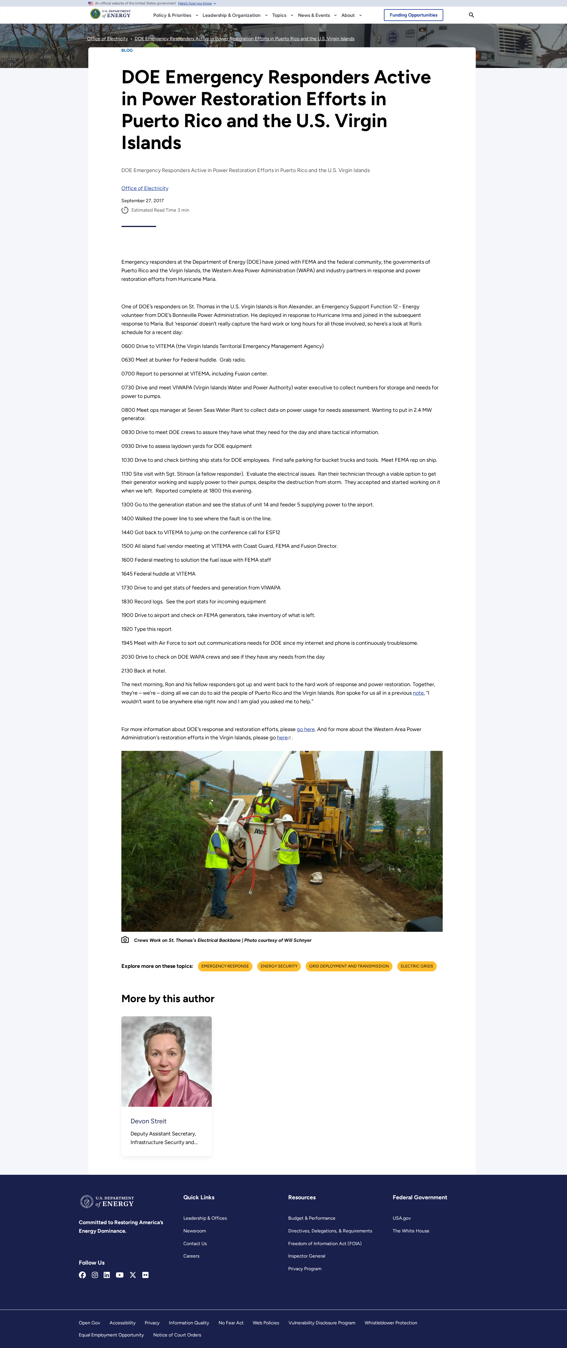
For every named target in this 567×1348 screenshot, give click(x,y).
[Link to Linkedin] (107, 1275)
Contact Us (195, 1243)
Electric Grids (417, 966)
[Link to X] (132, 1275)
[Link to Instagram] (95, 1275)
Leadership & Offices (205, 1218)
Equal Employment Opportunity (111, 1335)
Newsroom (194, 1231)
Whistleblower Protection (391, 1323)
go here (306, 729)
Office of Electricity (144, 188)
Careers (191, 1256)
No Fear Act (231, 1323)
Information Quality (189, 1323)
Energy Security (279, 966)
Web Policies (266, 1323)
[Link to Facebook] (82, 1275)
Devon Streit (149, 1121)
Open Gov (89, 1323)
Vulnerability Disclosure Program (322, 1323)
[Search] (472, 15)
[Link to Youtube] (120, 1275)
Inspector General (306, 1256)
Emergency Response (225, 966)
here (282, 737)
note (418, 693)
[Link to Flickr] (145, 1275)
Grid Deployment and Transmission (349, 966)
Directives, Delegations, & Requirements (330, 1231)
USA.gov (402, 1218)
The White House (411, 1231)
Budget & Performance (311, 1218)
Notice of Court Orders (177, 1335)
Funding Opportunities (413, 15)
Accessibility (123, 1323)
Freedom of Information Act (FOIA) (325, 1243)
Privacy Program (304, 1268)
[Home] (110, 16)
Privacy (152, 1323)
